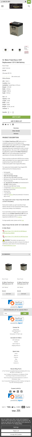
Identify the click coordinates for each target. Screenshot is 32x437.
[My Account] (25, 1)
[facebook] (10, 392)
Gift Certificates (16, 340)
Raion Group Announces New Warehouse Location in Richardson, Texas (16, 378)
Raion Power (5, 279)
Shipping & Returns (16, 345)
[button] (16, 304)
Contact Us (16, 363)
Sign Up (18, 343)
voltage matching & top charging (18, 187)
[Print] (8, 124)
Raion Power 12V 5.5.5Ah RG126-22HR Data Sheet (16, 236)
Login (13, 343)
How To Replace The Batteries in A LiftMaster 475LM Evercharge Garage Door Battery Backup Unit (16, 375)
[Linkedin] (13, 124)
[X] (10, 124)
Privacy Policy (18, 423)
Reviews (16, 133)
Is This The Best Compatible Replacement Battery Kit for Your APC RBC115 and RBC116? (16, 371)
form (22, 220)
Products (16, 357)
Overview (16, 128)
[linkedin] (18, 392)
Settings (16, 427)
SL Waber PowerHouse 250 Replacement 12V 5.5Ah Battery (23, 283)
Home (16, 353)
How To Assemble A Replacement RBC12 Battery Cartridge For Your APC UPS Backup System (16, 381)
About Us (16, 355)
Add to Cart (8, 293)
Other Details (16, 131)
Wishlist (16, 341)
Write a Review (6, 78)
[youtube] (14, 392)
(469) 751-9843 (6, 1)
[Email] (5, 124)
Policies (16, 361)
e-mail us (20, 217)
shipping (11, 194)
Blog (16, 359)
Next (29, 29)
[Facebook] (3, 124)
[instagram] (22, 392)
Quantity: (4, 112)
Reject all (16, 431)
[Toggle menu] (2, 6)
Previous (2, 29)
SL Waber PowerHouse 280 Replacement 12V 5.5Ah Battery (8, 283)
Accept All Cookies (16, 434)
